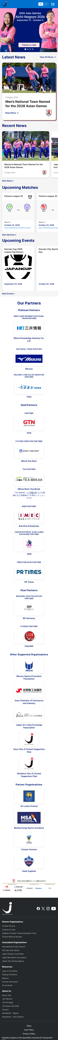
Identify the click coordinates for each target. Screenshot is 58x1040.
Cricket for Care (8, 930)
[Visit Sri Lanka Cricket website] (29, 796)
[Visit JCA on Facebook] (38, 908)
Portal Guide (7, 985)
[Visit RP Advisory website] (29, 608)
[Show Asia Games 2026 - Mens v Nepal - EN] (32, 49)
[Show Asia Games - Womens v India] (27, 49)
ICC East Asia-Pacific (10, 950)
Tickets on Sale (29, 45)
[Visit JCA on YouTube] (53, 908)
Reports (5, 978)
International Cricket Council (13, 947)
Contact (5, 1010)
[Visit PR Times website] (29, 571)
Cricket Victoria (8, 926)
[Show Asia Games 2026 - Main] (25, 49)
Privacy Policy (29, 1034)
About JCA (6, 995)
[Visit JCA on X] (43, 908)
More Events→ (8, 294)
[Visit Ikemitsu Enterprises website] (29, 516)
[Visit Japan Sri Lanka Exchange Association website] (29, 714)
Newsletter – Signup (10, 1013)
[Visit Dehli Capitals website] (29, 861)
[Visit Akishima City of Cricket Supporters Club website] (29, 763)
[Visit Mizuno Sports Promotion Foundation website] (29, 666)
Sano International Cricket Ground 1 (17, 228)
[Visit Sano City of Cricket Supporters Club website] (29, 739)
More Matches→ (9, 235)
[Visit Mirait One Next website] (29, 450)
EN (41, 4)
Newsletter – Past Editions (13, 1017)
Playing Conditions (9, 975)
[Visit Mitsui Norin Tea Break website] (29, 478)
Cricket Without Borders (12, 937)
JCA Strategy (7, 1002)
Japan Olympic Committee (13, 954)
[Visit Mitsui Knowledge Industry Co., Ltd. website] (29, 328)
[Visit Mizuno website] (29, 358)
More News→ (8, 181)
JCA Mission (7, 999)
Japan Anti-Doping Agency (13, 961)
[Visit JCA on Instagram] (48, 908)
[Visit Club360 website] (29, 636)
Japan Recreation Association (14, 958)
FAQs (29, 1026)
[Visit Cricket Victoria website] (29, 839)
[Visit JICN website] (29, 544)
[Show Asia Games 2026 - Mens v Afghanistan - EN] (30, 49)
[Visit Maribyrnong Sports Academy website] (29, 817)
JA (46, 4)
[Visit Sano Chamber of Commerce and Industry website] (29, 690)
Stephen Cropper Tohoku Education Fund (19, 933)
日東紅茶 (33, 493)
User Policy (29, 1030)
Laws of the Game (9, 971)
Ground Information (10, 982)
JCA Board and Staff (10, 1006)
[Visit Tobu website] (29, 386)
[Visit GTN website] (29, 423)
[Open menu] (53, 4)
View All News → (48, 57)
